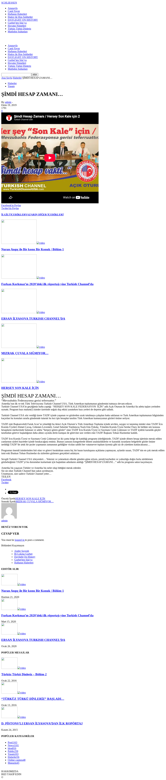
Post (12, 742)
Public (13, 751)
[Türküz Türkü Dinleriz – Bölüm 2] (13, 668)
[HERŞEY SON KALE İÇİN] (23, 381)
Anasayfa (13, 8)
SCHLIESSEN (9, 2)
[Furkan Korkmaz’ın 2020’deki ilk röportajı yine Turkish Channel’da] (23, 277)
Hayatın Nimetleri (17, 25)
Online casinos (16, 760)
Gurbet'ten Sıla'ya (23, 559)
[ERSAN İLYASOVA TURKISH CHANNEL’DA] (23, 312)
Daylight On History (24, 556)
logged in (20, 540)
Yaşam (11, 86)
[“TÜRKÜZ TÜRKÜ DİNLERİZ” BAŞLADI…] (13, 692)
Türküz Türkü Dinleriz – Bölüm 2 (24, 674)
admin (8, 102)
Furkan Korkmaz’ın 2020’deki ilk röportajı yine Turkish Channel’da (47, 284)
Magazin (13, 763)
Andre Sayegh (21, 551)
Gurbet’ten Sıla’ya (17, 22)
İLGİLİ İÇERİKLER (13, 214)
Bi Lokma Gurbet (23, 554)
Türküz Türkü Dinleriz (19, 28)
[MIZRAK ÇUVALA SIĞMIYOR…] (23, 347)
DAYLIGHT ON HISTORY (23, 19)
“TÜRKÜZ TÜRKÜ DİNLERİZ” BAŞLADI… (32, 698)
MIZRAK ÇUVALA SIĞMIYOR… (24, 353)
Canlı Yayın (14, 11)
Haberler (12, 83)
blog (12, 748)
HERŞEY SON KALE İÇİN (20, 388)
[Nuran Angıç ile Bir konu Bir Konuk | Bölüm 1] (23, 243)
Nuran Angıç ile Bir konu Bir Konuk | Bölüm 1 (32, 249)
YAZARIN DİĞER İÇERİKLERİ (44, 214)
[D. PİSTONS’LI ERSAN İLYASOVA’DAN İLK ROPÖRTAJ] (13, 717)
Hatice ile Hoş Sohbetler (20, 17)
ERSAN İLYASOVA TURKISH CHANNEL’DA (33, 318)
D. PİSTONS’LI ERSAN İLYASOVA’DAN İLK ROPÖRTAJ (42, 723)
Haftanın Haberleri (17, 14)
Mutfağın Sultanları (18, 31)
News (13, 745)
